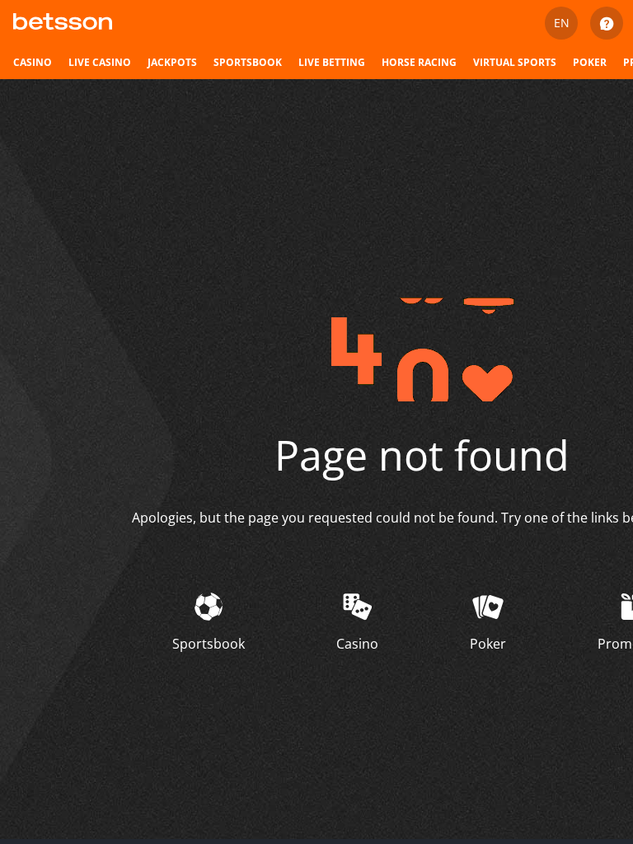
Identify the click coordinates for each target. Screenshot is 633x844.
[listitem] (32, 62)
